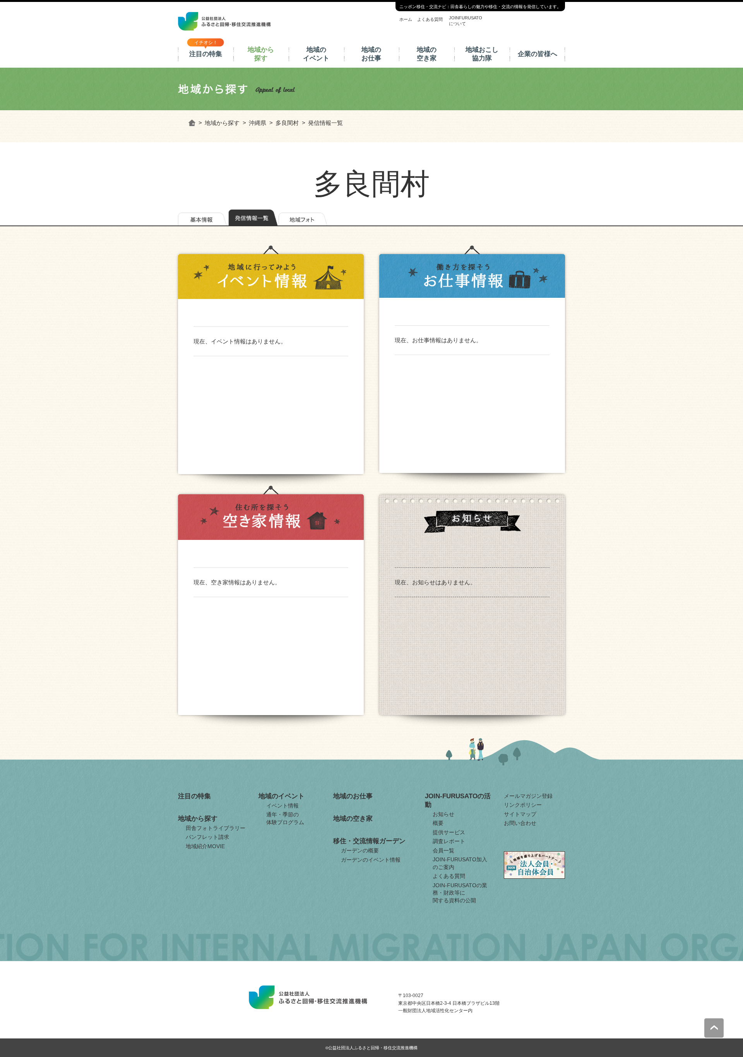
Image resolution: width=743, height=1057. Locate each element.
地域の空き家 (427, 54)
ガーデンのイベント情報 (371, 860)
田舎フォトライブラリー (215, 828)
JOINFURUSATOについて (465, 20)
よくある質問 (430, 19)
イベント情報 (282, 806)
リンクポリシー (523, 805)
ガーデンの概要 (360, 850)
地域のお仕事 (371, 54)
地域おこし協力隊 (482, 54)
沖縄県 (257, 123)
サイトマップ (520, 814)
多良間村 (287, 123)
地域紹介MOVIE (205, 846)
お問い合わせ (520, 823)
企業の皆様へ (537, 54)
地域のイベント (316, 54)
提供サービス (449, 832)
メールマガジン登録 (528, 796)
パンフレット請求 (207, 837)
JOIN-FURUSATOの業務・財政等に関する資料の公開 (460, 892)
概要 (438, 823)
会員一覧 (443, 850)
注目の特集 (205, 54)
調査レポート (449, 841)
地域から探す (261, 54)
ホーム (405, 19)
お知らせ (443, 814)
